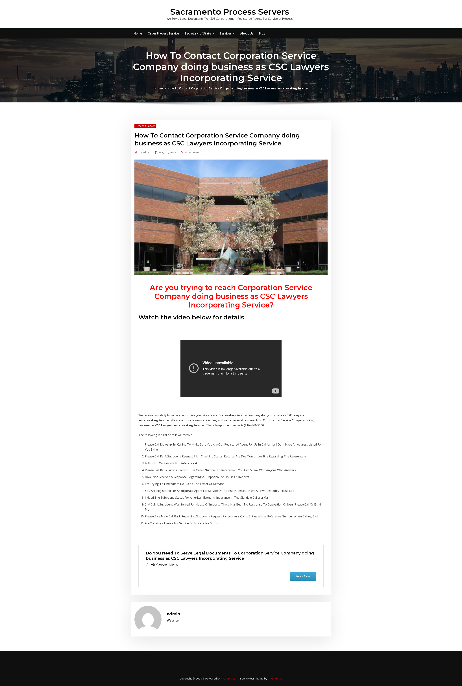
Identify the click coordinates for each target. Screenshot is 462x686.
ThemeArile (275, 678)
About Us (246, 33)
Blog (262, 33)
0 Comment (192, 152)
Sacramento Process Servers (229, 12)
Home (138, 33)
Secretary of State (198, 33)
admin (144, 152)
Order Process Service (163, 33)
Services (226, 33)
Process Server (145, 126)
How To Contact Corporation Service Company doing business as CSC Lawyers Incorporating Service (237, 88)
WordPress (228, 678)
